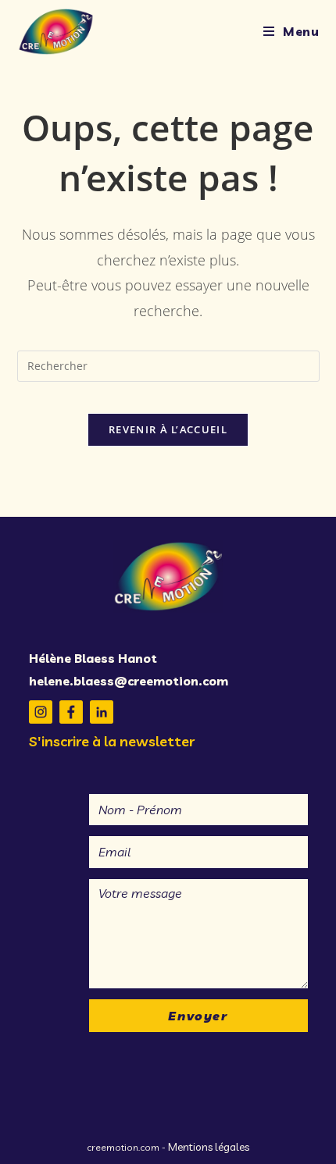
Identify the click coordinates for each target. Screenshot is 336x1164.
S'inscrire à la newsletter (112, 741)
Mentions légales (208, 1147)
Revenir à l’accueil (168, 429)
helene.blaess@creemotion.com (128, 681)
